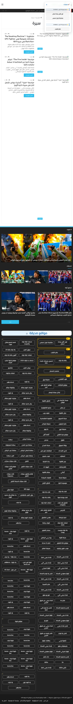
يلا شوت (26, 381)
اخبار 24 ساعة (46, 543)
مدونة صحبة (62, 477)
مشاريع (10, 367)
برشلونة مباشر (10, 387)
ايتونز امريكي (46, 568)
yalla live (18, 523)
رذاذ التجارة (46, 461)
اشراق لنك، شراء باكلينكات (63, 503)
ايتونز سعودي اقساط (62, 573)
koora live (10, 546)
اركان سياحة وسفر (54, 392)
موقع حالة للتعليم (62, 543)
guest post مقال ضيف (10, 343)
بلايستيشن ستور (62, 646)
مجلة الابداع (46, 445)
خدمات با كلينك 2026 (26, 360)
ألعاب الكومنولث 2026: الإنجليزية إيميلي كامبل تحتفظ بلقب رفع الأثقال (45, 260)
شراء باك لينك (63, 491)
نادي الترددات (62, 450)
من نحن (45, 700)
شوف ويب (46, 413)
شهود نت (46, 466)
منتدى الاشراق (46, 517)
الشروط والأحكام (25, 700)
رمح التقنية (62, 461)
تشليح (27, 461)
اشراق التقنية (46, 400)
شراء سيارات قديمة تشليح (19, 481)
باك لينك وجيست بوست (62, 531)
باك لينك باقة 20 (10, 349)
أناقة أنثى (46, 434)
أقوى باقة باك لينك (10, 355)
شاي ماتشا (62, 667)
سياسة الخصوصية (13, 700)
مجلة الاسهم (62, 418)
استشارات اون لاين (46, 450)
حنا (62, 662)
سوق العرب (26, 349)
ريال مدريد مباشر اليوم (27, 511)
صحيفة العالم (46, 548)
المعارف (62, 456)
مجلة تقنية (62, 537)
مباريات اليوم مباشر (27, 387)
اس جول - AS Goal (10, 569)
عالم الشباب (54, 352)
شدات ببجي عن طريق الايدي (46, 601)
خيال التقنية (62, 413)
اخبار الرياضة (62, 517)
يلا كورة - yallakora (10, 562)
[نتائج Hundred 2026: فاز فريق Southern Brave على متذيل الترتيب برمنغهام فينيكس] (60, 276)
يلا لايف (18, 502)
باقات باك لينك (46, 497)
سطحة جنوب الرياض (27, 455)
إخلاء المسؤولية (37, 700)
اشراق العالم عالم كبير (46, 511)
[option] (36, 248)
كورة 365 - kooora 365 (27, 570)
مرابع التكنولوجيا (46, 407)
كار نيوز (46, 429)
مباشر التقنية (46, 472)
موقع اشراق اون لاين (46, 386)
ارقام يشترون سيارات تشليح (27, 474)
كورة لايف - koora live (27, 652)
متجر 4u (62, 600)
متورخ (62, 440)
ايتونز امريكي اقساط (46, 615)
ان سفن (62, 407)
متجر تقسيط (46, 584)
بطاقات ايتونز (46, 640)
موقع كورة (18, 621)
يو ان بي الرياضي (46, 537)
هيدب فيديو (46, 456)
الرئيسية (37, 17)
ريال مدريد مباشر (27, 393)
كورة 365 (27, 489)
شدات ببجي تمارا (46, 557)
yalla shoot (10, 382)
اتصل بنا (4, 700)
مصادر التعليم (46, 530)
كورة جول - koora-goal (27, 539)
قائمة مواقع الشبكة (41, 697)
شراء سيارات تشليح (26, 466)
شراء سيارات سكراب (10, 461)
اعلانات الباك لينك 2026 (63, 523)
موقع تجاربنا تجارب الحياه (10, 361)
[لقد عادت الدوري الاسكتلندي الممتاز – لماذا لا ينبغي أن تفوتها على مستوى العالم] (12, 276)
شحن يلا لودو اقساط (46, 573)
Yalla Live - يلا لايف (10, 556)
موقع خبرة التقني (62, 434)
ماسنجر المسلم (54, 371)
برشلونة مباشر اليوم (10, 510)
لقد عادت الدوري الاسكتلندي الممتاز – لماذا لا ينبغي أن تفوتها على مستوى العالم (40, 10)
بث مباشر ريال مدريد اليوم (10, 496)
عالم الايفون (63, 423)
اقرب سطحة (10, 455)
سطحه (10, 439)
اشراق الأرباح (46, 483)
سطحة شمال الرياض (26, 450)
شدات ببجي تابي (46, 562)
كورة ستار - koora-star (10, 532)
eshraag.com (24, 697)
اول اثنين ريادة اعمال (62, 342)
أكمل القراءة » (29, 52)
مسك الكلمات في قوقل (62, 401)
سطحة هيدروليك (10, 445)
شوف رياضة (46, 522)
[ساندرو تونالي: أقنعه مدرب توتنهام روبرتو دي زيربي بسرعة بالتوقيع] (36, 276)
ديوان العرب (27, 367)
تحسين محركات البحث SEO (46, 362)
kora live (10, 580)
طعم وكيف (62, 466)
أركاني (63, 472)
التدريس (62, 510)
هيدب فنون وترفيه (62, 548)
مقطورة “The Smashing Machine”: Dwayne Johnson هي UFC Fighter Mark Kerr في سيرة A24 (19, 39)
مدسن (46, 440)
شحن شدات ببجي (62, 625)
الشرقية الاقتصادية (46, 418)
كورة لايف (27, 586)
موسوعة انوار (62, 483)
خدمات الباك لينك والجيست (27, 342)
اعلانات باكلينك (10, 373)
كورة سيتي (10, 489)
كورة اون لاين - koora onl (27, 563)
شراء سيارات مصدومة (10, 474)
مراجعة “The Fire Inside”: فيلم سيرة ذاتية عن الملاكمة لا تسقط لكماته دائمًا (20, 62)
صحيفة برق (46, 379)
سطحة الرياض (27, 439)
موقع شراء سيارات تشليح (10, 467)
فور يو (46, 620)
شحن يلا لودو (63, 633)
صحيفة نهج (62, 429)
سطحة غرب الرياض (10, 450)
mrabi (31, 34)
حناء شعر (46, 656)
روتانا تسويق (63, 445)
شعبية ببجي (62, 640)
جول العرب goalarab (27, 495)
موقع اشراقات (62, 385)
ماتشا (46, 662)
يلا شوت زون (27, 682)
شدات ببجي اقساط (62, 556)
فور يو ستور (46, 595)
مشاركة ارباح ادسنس (46, 342)
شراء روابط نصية (63, 497)
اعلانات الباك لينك (46, 502)
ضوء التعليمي (62, 379)
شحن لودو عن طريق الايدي (46, 634)
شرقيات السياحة (46, 477)
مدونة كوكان (46, 423)
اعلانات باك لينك (27, 373)
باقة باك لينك (63, 360)
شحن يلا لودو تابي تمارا (46, 608)
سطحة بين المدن (27, 445)
